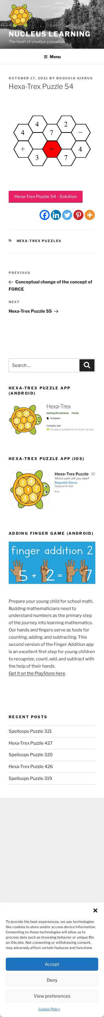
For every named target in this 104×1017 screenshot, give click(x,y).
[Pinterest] (78, 215)
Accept (52, 964)
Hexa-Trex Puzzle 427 (31, 743)
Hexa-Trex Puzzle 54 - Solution (45, 196)
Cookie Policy (49, 1009)
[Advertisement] (52, 850)
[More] (90, 215)
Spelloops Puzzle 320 (31, 754)
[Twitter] (67, 215)
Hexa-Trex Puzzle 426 (31, 766)
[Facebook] (45, 215)
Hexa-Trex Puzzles (39, 241)
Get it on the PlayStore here (37, 673)
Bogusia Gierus (74, 78)
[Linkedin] (56, 215)
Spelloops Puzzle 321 (30, 731)
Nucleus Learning (50, 34)
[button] (95, 910)
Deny (52, 980)
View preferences (52, 996)
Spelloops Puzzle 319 (30, 778)
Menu (55, 56)
